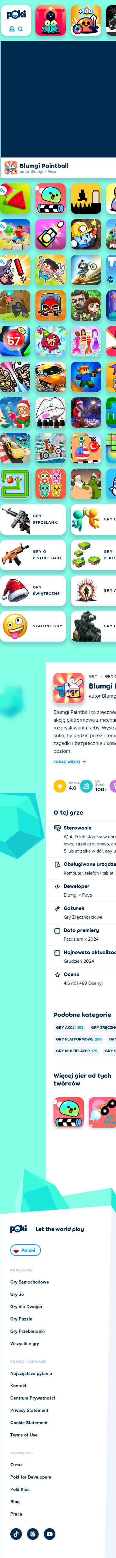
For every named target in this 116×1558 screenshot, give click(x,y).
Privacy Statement (29, 1410)
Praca (16, 1514)
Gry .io (17, 1294)
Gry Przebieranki (27, 1331)
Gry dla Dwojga (26, 1307)
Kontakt (18, 1386)
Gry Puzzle (21, 1319)
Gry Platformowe (79, 1039)
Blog (15, 1502)
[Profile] (12, 29)
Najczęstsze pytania (31, 1373)
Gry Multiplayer (76, 1051)
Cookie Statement (29, 1423)
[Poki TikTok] (16, 1534)
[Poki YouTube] (49, 1534)
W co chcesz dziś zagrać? (20, 29)
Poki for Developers (30, 1477)
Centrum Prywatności (32, 1398)
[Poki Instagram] (33, 1534)
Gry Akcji (69, 1028)
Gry (93, 677)
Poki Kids (20, 1489)
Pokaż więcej (66, 761)
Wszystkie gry (24, 1344)
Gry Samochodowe (29, 1282)
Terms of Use (24, 1435)
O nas (16, 1465)
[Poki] (16, 14)
